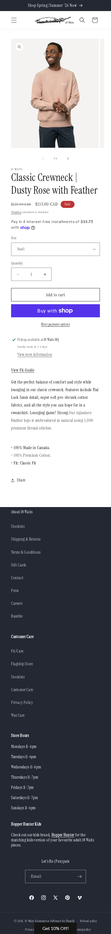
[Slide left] (43, 158)
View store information (34, 354)
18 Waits (29, 921)
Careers (16, 603)
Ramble (17, 616)
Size (14, 237)
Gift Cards (18, 565)
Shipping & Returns (26, 539)
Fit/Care (17, 651)
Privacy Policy (22, 702)
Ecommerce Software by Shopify (55, 921)
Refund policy (88, 921)
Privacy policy (33, 929)
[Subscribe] (79, 876)
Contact (17, 577)
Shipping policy (81, 929)
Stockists (17, 526)
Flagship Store (22, 663)
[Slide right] (68, 158)
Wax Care (18, 715)
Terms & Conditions (26, 552)
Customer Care (22, 689)
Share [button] (21, 480)
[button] (14, 20)
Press (15, 590)
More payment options (55, 324)
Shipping (16, 212)
